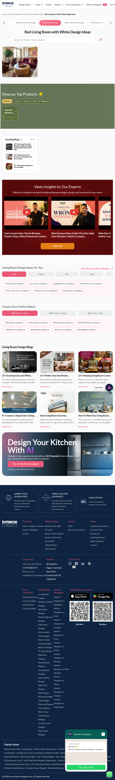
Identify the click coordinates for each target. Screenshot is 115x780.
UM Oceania (50, 549)
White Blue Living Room (14, 323)
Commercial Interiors (99, 526)
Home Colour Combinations (45, 749)
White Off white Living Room (89, 323)
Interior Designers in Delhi (59, 612)
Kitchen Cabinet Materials (14, 768)
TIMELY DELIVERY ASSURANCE (60, 495)
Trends (25, 534)
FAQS (70, 526)
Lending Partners (97, 537)
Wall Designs (43, 693)
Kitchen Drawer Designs (36, 768)
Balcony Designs (45, 647)
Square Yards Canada (54, 534)
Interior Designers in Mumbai (59, 658)
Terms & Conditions (76, 530)
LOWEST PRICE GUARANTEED (21, 495)
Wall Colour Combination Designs (44, 716)
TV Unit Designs (45, 651)
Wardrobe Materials (56, 768)
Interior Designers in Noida (59, 646)
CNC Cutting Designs (45, 757)
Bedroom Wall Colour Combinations (18, 749)
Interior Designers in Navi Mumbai (61, 669)
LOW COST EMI (96, 498)
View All (57, 246)
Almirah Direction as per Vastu (17, 764)
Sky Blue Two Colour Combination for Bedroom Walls (38, 753)
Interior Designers (30, 530)
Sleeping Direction (11, 757)
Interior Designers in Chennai (59, 692)
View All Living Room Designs (95, 268)
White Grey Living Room (63, 330)
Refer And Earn (97, 541)
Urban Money (51, 545)
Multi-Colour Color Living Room (17, 291)
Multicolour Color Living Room (46, 291)
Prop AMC (49, 541)
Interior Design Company (33, 526)
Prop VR (48, 530)
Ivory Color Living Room (38, 284)
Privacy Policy (96, 530)
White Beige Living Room (87, 330)
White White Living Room (39, 330)
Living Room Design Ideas (34, 14)
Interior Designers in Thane (59, 680)
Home (4, 14)
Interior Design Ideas (15, 14)
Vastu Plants (61, 757)
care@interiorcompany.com (34, 575)
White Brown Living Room (15, 330)
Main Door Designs (28, 757)
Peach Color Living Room (15, 284)
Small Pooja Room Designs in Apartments (40, 760)
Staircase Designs (45, 704)
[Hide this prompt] (93, 386)
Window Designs (45, 697)
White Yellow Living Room (38, 323)
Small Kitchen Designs (60, 764)
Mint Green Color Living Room (91, 284)
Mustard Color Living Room (73, 291)
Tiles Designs (44, 700)
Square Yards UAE (53, 526)
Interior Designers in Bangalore (59, 601)
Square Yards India (53, 537)
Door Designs (44, 708)
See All (32, 139)
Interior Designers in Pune (59, 635)
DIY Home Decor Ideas (40, 764)
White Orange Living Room (63, 323)
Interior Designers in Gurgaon (59, 624)
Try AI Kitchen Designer (25, 464)
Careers (93, 545)
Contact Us (95, 534)
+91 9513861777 (29, 568)
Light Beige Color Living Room (64, 284)
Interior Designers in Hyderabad (59, 703)
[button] (103, 388)
